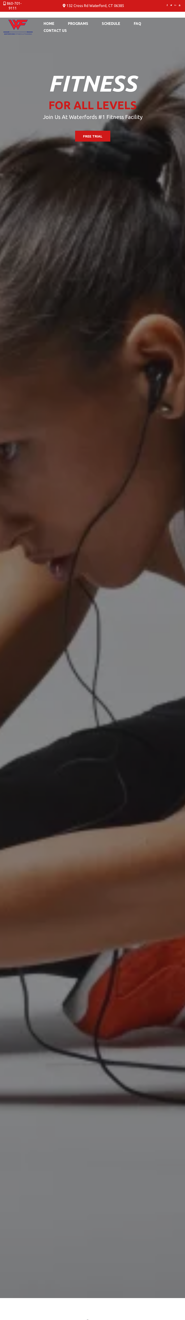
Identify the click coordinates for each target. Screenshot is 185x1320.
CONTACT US (55, 30)
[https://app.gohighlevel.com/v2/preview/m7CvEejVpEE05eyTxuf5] (18, 27)
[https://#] (167, 5)
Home (49, 23)
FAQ (137, 23)
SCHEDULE (111, 23)
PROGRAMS (78, 23)
